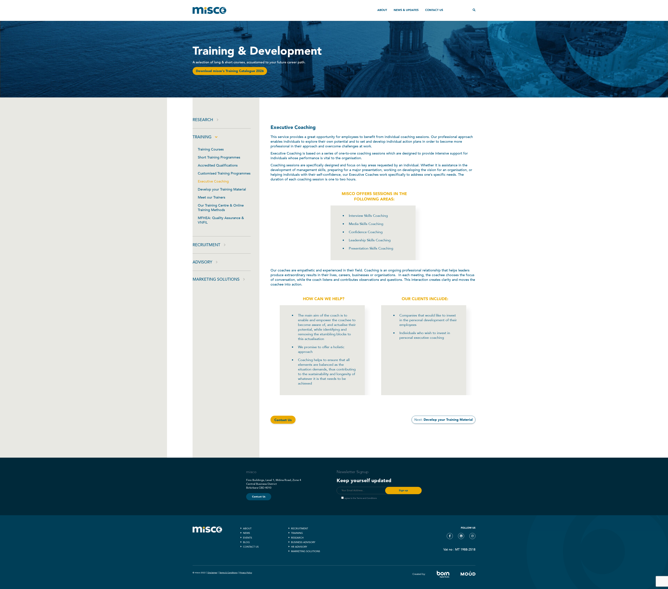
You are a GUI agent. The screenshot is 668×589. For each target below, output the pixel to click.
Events (247, 537)
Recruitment (206, 245)
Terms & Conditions (228, 573)
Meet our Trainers (211, 197)
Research (203, 119)
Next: (443, 419)
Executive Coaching (213, 181)
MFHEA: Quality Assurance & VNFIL (221, 220)
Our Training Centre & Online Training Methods (221, 207)
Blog (246, 542)
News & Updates (406, 10)
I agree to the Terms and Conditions (360, 498)
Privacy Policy (245, 573)
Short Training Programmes (219, 157)
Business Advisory (303, 542)
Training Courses (211, 149)
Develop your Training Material (222, 189)
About (382, 10)
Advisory (202, 262)
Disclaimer (212, 573)
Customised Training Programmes (224, 173)
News (246, 533)
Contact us (434, 10)
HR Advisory (299, 546)
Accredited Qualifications (218, 165)
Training (202, 137)
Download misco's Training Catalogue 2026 (230, 71)
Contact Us (258, 496)
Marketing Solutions (216, 279)
